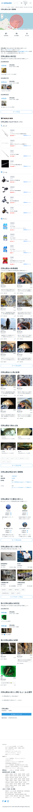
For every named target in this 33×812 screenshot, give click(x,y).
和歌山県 (7, 782)
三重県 (7, 780)
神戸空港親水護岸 (9, 794)
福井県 (7, 779)
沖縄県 (12, 787)
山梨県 (11, 779)
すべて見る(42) (16, 540)
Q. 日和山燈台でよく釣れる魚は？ (10, 696)
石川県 (24, 777)
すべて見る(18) (16, 465)
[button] (2, 15)
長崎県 (11, 785)
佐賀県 (7, 785)
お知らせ (12, 770)
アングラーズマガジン (10, 752)
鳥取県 (12, 782)
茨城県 (11, 775)
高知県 (23, 783)
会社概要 (17, 770)
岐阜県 (19, 779)
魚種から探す (21, 748)
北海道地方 (14, 476)
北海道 (13, 478)
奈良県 (27, 780)
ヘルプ (7, 758)
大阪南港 (27, 795)
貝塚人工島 (21, 795)
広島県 (24, 782)
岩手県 (15, 774)
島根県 (16, 782)
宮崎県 (23, 785)
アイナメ (10, 49)
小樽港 (22, 797)
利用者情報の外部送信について (12, 763)
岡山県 (20, 782)
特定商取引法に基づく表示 (21, 765)
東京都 (7, 777)
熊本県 (15, 785)
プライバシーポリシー (20, 758)
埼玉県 (23, 775)
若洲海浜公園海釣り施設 (21, 794)
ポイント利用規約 (9, 765)
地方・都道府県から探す (11, 748)
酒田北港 (16, 795)
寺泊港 (7, 795)
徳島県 (11, 783)
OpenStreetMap (21, 29)
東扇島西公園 (20, 791)
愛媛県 (19, 783)
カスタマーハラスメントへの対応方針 (14, 761)
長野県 (15, 779)
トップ (7, 746)
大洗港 (11, 795)
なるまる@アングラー (23, 51)
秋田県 (23, 774)
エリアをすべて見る (16, 597)
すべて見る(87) (16, 365)
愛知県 (27, 779)
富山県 (20, 777)
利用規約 (12, 758)
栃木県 (15, 775)
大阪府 (19, 780)
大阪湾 (15, 792)
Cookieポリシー (9, 760)
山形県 (27, 774)
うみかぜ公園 (13, 791)
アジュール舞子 (16, 797)
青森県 (11, 774)
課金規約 (7, 766)
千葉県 (27, 775)
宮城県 (19, 774)
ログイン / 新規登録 (25, 3)
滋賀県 (11, 780)
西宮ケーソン (8, 797)
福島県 (7, 775)
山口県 (7, 783)
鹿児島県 (7, 787)
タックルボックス (9, 749)
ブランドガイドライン (10, 768)
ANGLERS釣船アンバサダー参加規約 (19, 766)
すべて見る (16, 112)
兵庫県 (23, 780)
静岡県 (23, 779)
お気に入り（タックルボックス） (13, 751)
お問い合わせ (20, 768)
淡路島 (19, 792)
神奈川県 (12, 777)
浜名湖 (11, 792)
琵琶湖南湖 (27, 791)
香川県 (15, 783)
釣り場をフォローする (16, 714)
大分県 (19, 785)
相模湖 (7, 791)
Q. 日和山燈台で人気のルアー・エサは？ (12, 700)
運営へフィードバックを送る (12, 754)
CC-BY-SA (31, 29)
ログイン (19, 752)
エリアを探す (20, 746)
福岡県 (27, 783)
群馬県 (19, 775)
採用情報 (22, 770)
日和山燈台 (12, 65)
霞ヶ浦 (7, 792)
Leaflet (15, 29)
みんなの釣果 (13, 746)
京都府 (15, 780)
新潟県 (16, 777)
